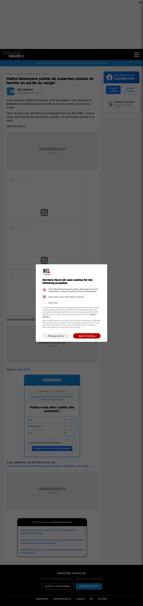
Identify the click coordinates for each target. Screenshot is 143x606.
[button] (71, 303)
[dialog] (71, 303)
